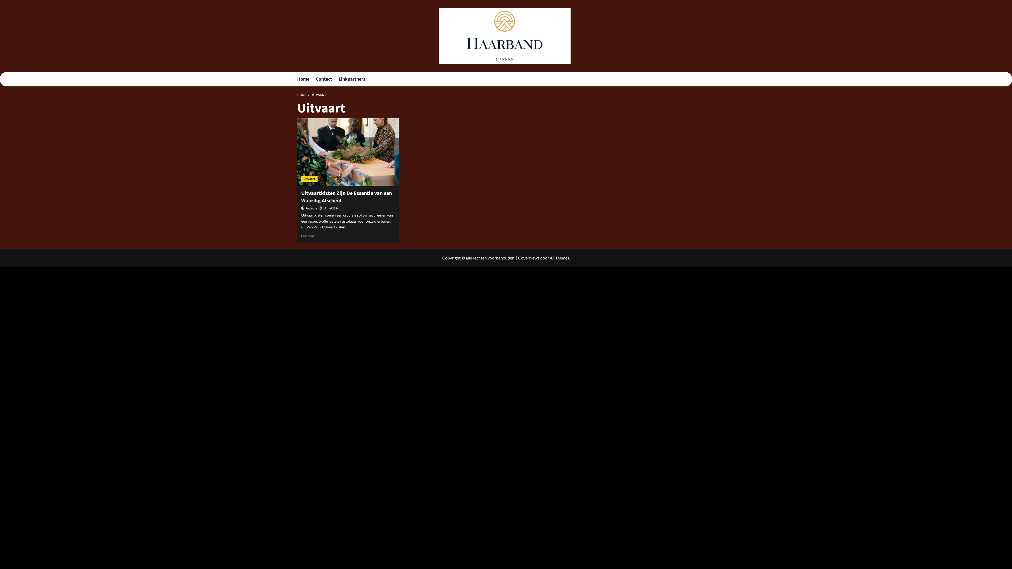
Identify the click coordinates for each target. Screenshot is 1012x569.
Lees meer (308, 236)
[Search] (711, 79)
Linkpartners (352, 79)
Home (303, 79)
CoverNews (528, 257)
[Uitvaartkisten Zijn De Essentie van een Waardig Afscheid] (348, 152)
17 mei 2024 (331, 208)
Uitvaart (309, 179)
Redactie (311, 208)
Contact (324, 79)
